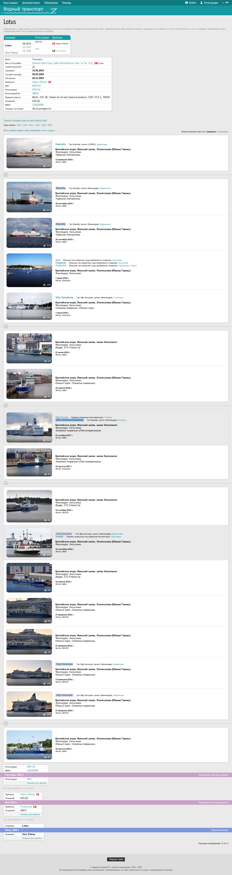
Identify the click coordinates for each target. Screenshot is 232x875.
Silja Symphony (64, 297)
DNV (29, 779)
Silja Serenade (63, 533)
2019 (44, 125)
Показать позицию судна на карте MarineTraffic (25, 120)
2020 (50, 125)
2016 (25, 125)
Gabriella (60, 144)
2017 (31, 125)
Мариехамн (102, 144)
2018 (37, 125)
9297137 (36, 85)
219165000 (38, 104)
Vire (57, 260)
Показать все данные (37, 783)
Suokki (59, 536)
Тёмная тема (116, 859)
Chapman (60, 262)
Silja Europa (61, 417)
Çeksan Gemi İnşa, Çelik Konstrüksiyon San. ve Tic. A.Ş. (62, 63)
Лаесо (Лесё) (39, 82)
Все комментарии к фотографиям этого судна (29, 130)
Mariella (60, 188)
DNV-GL (36, 89)
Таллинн (108, 417)
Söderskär (60, 265)
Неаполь (122, 420)
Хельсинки (117, 260)
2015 (19, 125)
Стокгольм (118, 297)
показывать (223, 132)
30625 (35, 93)
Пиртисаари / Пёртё (127, 265)
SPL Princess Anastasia (69, 420)
